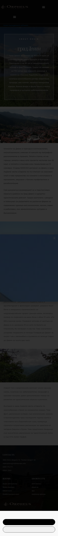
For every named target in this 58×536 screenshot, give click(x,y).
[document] (29, 268)
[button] (54, 238)
